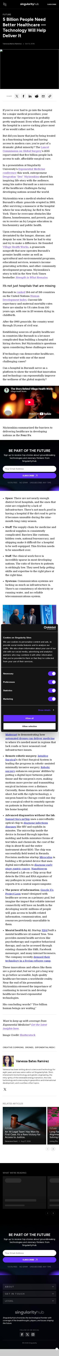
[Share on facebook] (23, 96)
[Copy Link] (50, 96)
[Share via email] (43, 96)
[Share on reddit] (36, 96)
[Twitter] (27, 1334)
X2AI (45, 930)
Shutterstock (27, 1035)
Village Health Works (16, 247)
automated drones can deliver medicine (30, 738)
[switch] (52, 682)
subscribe (51, 4)
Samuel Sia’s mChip (17, 819)
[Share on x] (17, 96)
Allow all (29, 718)
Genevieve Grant (11, 1141)
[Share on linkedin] (30, 96)
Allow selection (29, 726)
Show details (44, 710)
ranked (21, 292)
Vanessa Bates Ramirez (12, 44)
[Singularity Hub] (29, 4)
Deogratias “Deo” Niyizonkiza (21, 176)
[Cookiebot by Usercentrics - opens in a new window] (44, 628)
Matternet (11, 734)
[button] (29, 1286)
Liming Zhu (54, 1141)
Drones (29, 1047)
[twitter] (5, 1089)
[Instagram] (33, 1334)
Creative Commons (13, 1047)
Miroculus (46, 857)
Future (7, 14)
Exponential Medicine (46, 1047)
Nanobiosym (39, 868)
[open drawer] (5, 4)
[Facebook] (22, 1334)
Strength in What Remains (31, 277)
